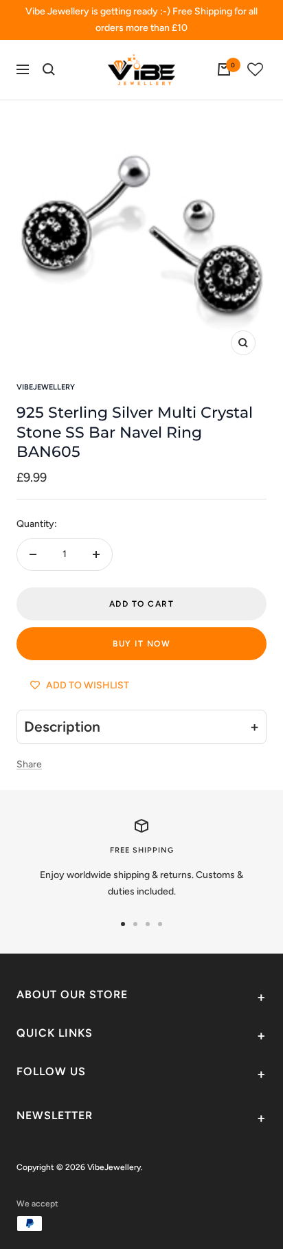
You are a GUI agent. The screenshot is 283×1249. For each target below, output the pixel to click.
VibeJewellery (45, 387)
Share (29, 764)
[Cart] (224, 69)
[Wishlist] (256, 69)
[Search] (49, 69)
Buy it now (141, 644)
